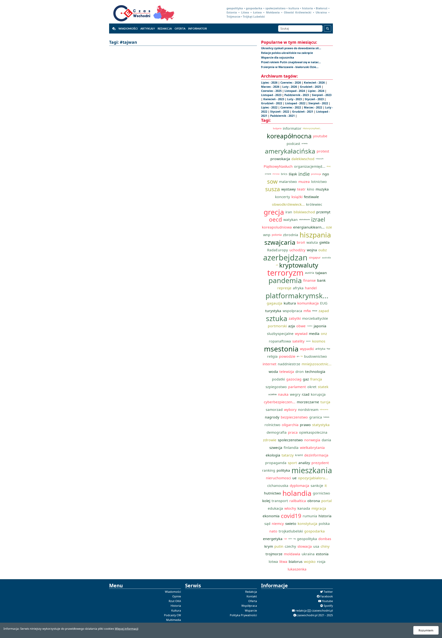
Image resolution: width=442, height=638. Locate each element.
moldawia (292, 553)
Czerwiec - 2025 (271, 91)
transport (280, 500)
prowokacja (280, 158)
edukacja (275, 508)
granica (315, 417)
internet (269, 363)
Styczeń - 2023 (314, 99)
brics (284, 174)
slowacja (304, 546)
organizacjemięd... (309, 166)
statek (323, 386)
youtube (320, 136)
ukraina (308, 553)
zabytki (295, 318)
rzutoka (309, 326)
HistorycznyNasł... (312, 128)
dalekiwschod (302, 158)
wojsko (310, 561)
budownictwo (315, 356)
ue (294, 477)
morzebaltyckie (315, 318)
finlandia (291, 447)
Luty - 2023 (294, 99)
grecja (274, 212)
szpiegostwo (276, 386)
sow (272, 181)
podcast (293, 143)
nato (273, 531)
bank (321, 280)
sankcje (317, 485)
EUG (323, 303)
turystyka (273, 310)
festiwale (311, 196)
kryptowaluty (298, 265)
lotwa (273, 561)
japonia (320, 325)
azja (291, 325)
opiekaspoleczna (313, 432)
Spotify (328, 606)
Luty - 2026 (290, 87)
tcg (295, 539)
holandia (296, 493)
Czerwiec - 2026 (291, 82)
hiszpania (315, 235)
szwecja (275, 447)
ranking (268, 470)
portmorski (277, 325)
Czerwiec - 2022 (291, 107)
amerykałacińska (290, 151)
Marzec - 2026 (270, 87)
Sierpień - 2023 (322, 95)
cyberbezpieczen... (279, 401)
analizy (304, 462)
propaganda (275, 462)
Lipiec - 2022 (269, 107)
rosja (321, 561)
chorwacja (276, 174)
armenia (305, 143)
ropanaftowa (280, 341)
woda (273, 371)
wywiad (301, 333)
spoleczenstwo (290, 439)
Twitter (328, 592)
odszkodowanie (304, 219)
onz (324, 333)
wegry (295, 394)
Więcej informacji (126, 629)
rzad (305, 394)
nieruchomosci (278, 477)
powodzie (287, 356)
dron (299, 371)
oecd (275, 219)
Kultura (176, 610)
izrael (318, 219)
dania (326, 439)
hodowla (326, 417)
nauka (283, 394)
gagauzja (274, 303)
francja (316, 379)
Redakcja (165, 28)
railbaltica (297, 500)
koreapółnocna (289, 136)
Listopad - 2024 (295, 91)
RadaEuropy (277, 249)
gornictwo (321, 493)
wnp (266, 234)
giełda (324, 242)
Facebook (326, 596)
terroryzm (285, 273)
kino (310, 189)
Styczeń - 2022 (280, 111)
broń (301, 242)
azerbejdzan (285, 257)
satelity (298, 341)
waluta (312, 242)
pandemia (285, 280)
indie (304, 173)
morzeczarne (308, 401)
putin (278, 546)
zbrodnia (290, 234)
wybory (290, 409)
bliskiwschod (304, 212)
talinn (290, 539)
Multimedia (173, 620)
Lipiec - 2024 (316, 91)
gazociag (293, 379)
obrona (313, 500)
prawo (305, 424)
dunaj (328, 166)
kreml (299, 455)
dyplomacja (299, 485)
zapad (324, 310)
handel (311, 287)
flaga (328, 349)
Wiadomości (128, 28)
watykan (290, 219)
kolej (266, 500)
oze (329, 227)
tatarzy (288, 455)
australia (326, 257)
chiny (325, 546)
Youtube (327, 601)
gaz (306, 379)
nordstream (308, 409)
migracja (318, 508)
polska (324, 523)
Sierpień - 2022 (318, 103)
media (314, 333)
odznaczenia (324, 409)
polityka (283, 470)
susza (272, 189)
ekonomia (271, 515)
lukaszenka (297, 569)
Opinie (176, 596)
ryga (285, 539)
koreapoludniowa (277, 227)
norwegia (312, 439)
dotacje (314, 311)
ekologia (273, 455)
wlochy (290, 508)
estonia (322, 553)
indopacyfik (320, 159)
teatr (301, 189)
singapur (315, 257)
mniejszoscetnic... (317, 363)
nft (277, 265)
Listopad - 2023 (271, 95)
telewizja (286, 371)
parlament (297, 386)
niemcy (278, 523)
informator (292, 128)
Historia (176, 606)
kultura (290, 303)
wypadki (307, 348)
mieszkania (311, 470)
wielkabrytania (312, 447)
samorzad (274, 409)
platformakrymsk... (297, 295)
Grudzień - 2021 (303, 111)
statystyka (321, 424)
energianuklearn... (309, 227)
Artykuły (147, 28)
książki (296, 196)
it (326, 485)
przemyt (323, 212)
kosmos (318, 341)
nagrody (272, 417)
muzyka (322, 189)
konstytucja (307, 523)
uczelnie (272, 394)
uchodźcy (297, 249)
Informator (197, 28)
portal (326, 500)
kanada (303, 508)
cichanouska (277, 485)
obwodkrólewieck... (288, 204)
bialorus (295, 561)
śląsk (293, 174)
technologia (315, 371)
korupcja (318, 394)
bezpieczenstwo (294, 417)
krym (268, 546)
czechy (290, 546)
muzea (304, 181)
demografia (277, 432)
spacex (308, 341)
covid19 (291, 516)
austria (309, 273)
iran (288, 212)
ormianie (268, 174)
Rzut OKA (175, 601)
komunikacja (308, 303)
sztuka (276, 318)
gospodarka (314, 531)
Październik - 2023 (297, 95)
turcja (325, 401)
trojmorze (274, 553)
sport (292, 462)
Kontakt (252, 596)
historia (325, 515)
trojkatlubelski (291, 531)
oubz (322, 249)
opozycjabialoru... (313, 477)
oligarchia (290, 424)
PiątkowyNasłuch (278, 166)
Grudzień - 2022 (272, 103)
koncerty (282, 196)
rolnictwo (272, 424)
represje (284, 287)
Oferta (180, 28)
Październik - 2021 (282, 116)
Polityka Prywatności (243, 615)
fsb (302, 356)
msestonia (281, 349)
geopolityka (307, 538)
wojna (312, 249)
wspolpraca (292, 310)
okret (311, 386)
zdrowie (269, 439)
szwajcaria (279, 242)
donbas (324, 538)
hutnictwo (272, 493)
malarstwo (288, 181)
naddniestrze (289, 363)
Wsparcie (251, 610)
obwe (301, 325)
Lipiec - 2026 (269, 82)
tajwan (321, 272)
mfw (307, 310)
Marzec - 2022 (313, 107)
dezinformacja (316, 455)
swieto (290, 523)
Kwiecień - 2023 (274, 99)
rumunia (310, 515)
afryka (298, 287)
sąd (267, 523)
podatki (278, 379)
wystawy (288, 189)
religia (272, 356)
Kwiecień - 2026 (314, 82)
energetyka (272, 538)
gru (298, 356)
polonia (277, 235)
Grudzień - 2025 (311, 87)
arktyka (320, 349)
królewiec (314, 204)
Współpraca (249, 606)
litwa (283, 561)
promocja (316, 173)
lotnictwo (319, 181)
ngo (325, 174)
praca (293, 432)
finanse (309, 280)
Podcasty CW (172, 615)
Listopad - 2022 (295, 103)
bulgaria (277, 128)
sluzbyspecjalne (280, 333)
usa (316, 546)
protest (323, 151)
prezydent (320, 462)
